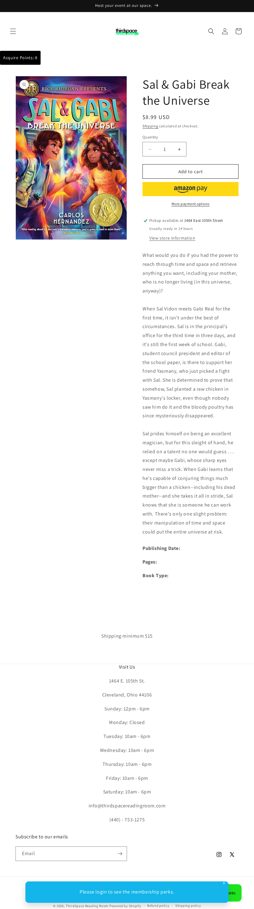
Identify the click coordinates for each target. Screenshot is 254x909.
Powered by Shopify (125, 906)
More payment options (191, 203)
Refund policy (158, 905)
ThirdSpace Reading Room (87, 906)
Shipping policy (188, 905)
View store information (172, 238)
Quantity (150, 137)
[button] (13, 31)
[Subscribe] (120, 853)
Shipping (150, 126)
